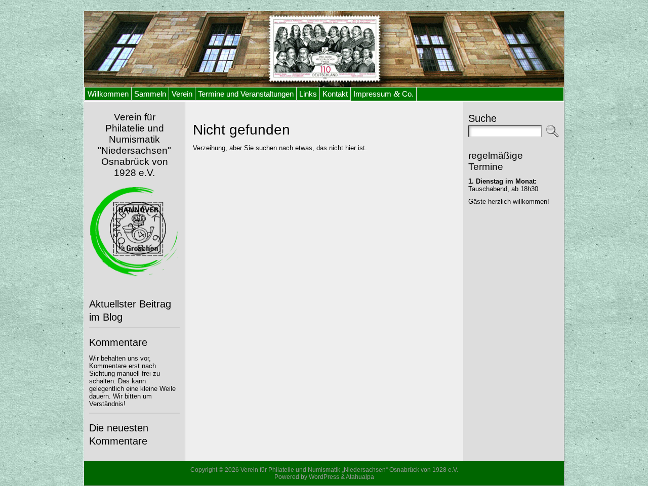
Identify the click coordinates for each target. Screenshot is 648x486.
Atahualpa (360, 476)
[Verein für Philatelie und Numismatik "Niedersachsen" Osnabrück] (324, 49)
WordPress (324, 476)
